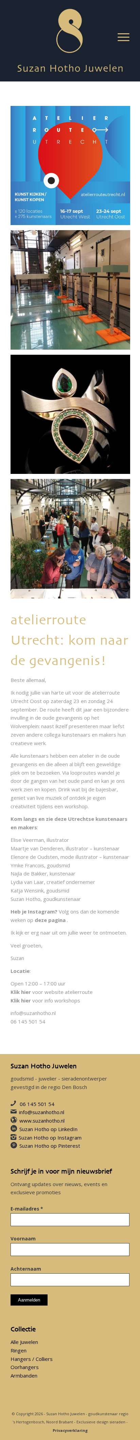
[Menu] (120, 37)
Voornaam (23, 1238)
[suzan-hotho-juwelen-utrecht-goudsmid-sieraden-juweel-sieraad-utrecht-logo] (70, 41)
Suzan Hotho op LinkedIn (48, 1129)
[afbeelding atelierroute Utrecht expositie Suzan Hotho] (73, 292)
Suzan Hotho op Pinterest (49, 1145)
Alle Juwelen (24, 1342)
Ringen (19, 1350)
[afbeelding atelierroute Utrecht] (73, 168)
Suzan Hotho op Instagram (50, 1137)
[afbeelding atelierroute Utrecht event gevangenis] (73, 541)
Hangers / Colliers (32, 1358)
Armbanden (24, 1375)
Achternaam (26, 1269)
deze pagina (50, 920)
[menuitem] (120, 37)
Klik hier (21, 992)
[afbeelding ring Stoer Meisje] (73, 417)
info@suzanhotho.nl (33, 1013)
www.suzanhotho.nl (42, 1120)
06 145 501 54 (37, 1104)
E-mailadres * (27, 1208)
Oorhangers (25, 1367)
